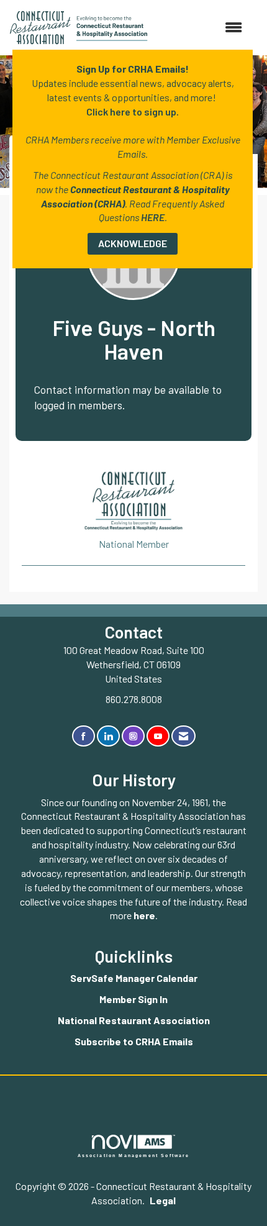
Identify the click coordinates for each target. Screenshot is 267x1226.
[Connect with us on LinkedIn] (108, 736)
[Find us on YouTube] (158, 736)
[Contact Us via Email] (183, 736)
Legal (163, 1200)
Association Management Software (134, 1155)
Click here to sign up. (132, 111)
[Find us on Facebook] (83, 736)
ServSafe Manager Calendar (133, 978)
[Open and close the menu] (201, 27)
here (144, 915)
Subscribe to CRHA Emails (134, 1041)
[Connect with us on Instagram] (133, 736)
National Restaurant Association (134, 1020)
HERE (153, 217)
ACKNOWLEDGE (132, 243)
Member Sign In (133, 999)
